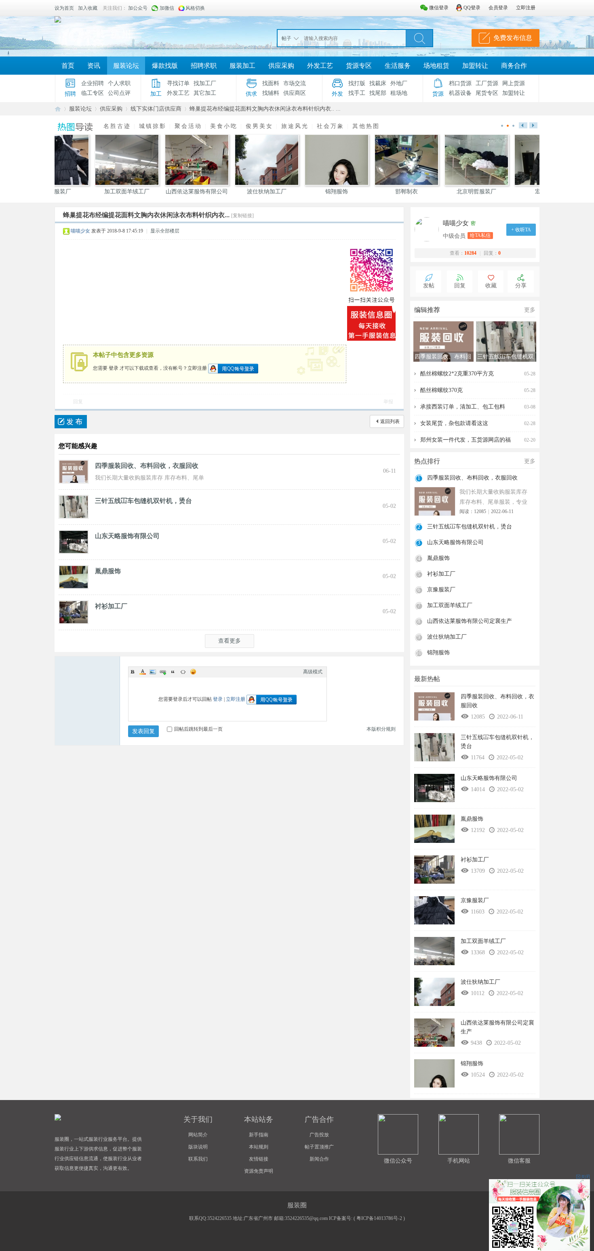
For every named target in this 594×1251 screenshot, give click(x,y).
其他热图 (366, 126)
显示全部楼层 (164, 231)
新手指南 (258, 1135)
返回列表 (390, 421)
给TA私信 (480, 235)
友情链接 (258, 1159)
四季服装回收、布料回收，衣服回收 (146, 465)
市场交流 (294, 83)
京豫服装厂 (441, 590)
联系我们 (198, 1159)
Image (153, 672)
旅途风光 (295, 126)
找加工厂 (205, 83)
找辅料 (270, 93)
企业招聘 (92, 83)
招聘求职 (204, 65)
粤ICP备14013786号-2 (379, 1218)
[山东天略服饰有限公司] (73, 541)
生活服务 (398, 65)
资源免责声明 (258, 1171)
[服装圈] (58, 19)
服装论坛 (126, 65)
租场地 (398, 93)
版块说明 (198, 1147)
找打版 (356, 83)
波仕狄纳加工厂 (447, 637)
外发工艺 (320, 65)
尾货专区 (487, 93)
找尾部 (377, 93)
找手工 (356, 93)
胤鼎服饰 (108, 571)
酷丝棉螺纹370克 (441, 390)
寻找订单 (178, 83)
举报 (388, 401)
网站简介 (198, 1135)
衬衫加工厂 (111, 606)
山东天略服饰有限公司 (127, 535)
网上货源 (513, 83)
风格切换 (195, 8)
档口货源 (460, 83)
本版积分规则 (381, 729)
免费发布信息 (512, 37)
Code (183, 672)
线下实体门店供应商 (156, 109)
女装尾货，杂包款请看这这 (454, 423)
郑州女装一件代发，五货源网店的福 (465, 440)
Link (163, 672)
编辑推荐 (427, 309)
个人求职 (119, 83)
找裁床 (377, 83)
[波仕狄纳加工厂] (434, 994)
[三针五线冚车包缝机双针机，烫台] (73, 506)
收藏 (491, 286)
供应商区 (294, 93)
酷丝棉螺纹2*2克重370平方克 (457, 374)
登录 (113, 368)
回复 (78, 401)
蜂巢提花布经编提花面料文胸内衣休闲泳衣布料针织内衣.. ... (265, 109)
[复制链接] (242, 215)
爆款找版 (165, 65)
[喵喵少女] (429, 229)
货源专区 (359, 65)
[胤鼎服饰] (73, 576)
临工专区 (92, 93)
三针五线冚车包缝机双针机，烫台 (143, 500)
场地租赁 (436, 65)
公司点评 (119, 93)
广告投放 (319, 1135)
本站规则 (258, 1147)
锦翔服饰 (438, 653)
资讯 (93, 65)
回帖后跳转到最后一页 (198, 729)
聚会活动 (188, 126)
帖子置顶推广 (319, 1147)
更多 (529, 310)
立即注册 (197, 368)
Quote (173, 672)
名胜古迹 (117, 126)
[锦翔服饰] (434, 1075)
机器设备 (460, 93)
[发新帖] (71, 421)
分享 (521, 286)
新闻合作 (319, 1159)
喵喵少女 (80, 231)
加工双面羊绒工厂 (449, 605)
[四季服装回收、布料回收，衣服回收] (73, 471)
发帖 (428, 286)
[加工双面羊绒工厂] (434, 953)
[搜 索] (419, 37)
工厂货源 (487, 83)
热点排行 (427, 461)
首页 (67, 65)
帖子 (286, 38)
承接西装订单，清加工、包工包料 (462, 407)
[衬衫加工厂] (73, 611)
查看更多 (229, 641)
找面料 (270, 83)
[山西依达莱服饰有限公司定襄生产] (434, 1034)
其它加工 (205, 93)
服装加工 (242, 65)
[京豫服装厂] (434, 912)
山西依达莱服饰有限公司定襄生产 (469, 621)
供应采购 (281, 65)
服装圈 (58, 109)
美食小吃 (224, 126)
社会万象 (330, 126)
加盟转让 (475, 65)
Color (143, 672)
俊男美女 (259, 126)
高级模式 (312, 672)
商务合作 (514, 65)
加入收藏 (87, 8)
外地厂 (398, 83)
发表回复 (143, 731)
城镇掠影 (152, 126)
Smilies (193, 672)
